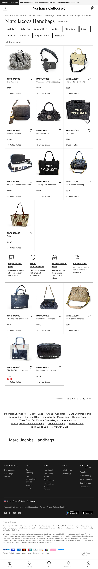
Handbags (49, 15)
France (5, 553)
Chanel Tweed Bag (55, 413)
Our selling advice (48, 475)
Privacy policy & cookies (56, 507)
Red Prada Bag (76, 423)
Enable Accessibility (9, 2)
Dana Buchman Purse (80, 413)
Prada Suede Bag (39, 426)
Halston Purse (79, 417)
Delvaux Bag (15, 417)
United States (26, 553)
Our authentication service (32, 479)
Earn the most (80, 263)
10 (84, 398)
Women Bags (35, 15)
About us (83, 472)
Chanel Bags (36, 413)
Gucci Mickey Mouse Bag (56, 417)
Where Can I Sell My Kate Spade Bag (37, 420)
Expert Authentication (37, 265)
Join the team (85, 483)
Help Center (67, 470)
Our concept (9, 470)
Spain (42, 553)
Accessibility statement (13, 507)
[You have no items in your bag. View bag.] (93, 8)
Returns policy (29, 487)
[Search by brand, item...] (5, 8)
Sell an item (49, 480)
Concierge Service (8, 475)
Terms (42, 507)
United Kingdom (14, 553)
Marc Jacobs (20, 15)
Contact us (66, 473)
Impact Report (86, 479)
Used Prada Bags (56, 423)
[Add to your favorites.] (30, 79)
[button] (93, 8)
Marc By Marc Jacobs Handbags (27, 423)
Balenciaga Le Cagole (15, 413)
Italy (47, 553)
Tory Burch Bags (59, 426)
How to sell (48, 470)
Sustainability (85, 475)
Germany (36, 553)
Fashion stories (86, 487)
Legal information (31, 507)
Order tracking (29, 471)
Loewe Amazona (68, 420)
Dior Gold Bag (32, 417)
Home (8, 15)
